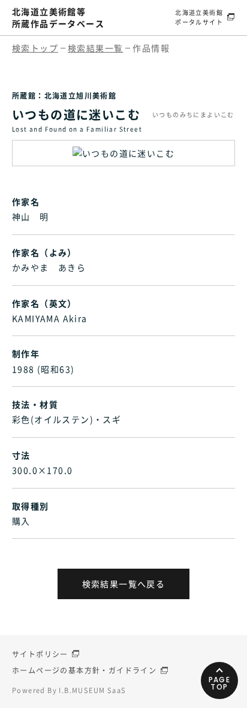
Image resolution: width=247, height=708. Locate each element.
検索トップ (35, 48)
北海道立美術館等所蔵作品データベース (58, 17)
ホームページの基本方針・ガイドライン (84, 670)
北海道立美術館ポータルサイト (199, 17)
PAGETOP (220, 683)
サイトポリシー (40, 654)
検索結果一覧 (95, 48)
